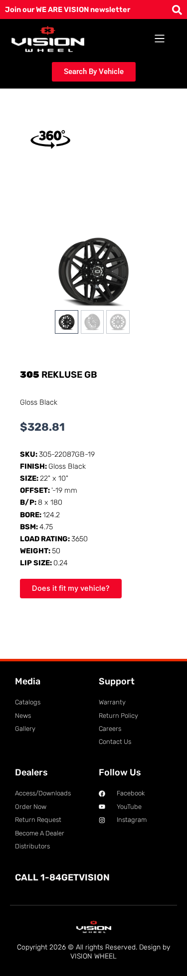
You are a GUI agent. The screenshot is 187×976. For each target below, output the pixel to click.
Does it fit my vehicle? (71, 588)
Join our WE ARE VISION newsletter (67, 9)
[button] (160, 39)
